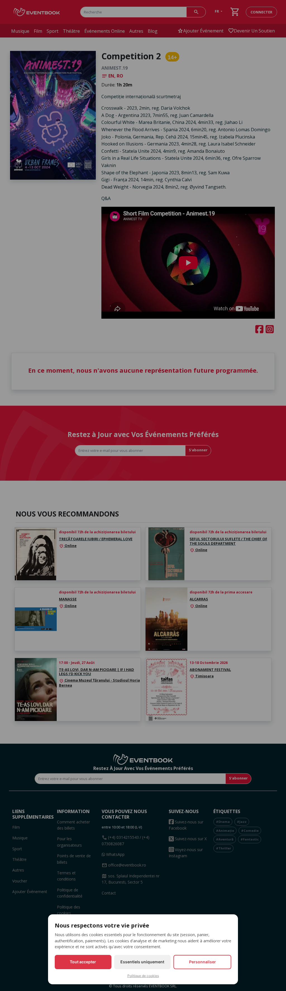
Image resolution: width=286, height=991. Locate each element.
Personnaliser (202, 961)
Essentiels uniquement (142, 961)
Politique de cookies (143, 976)
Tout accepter (83, 961)
